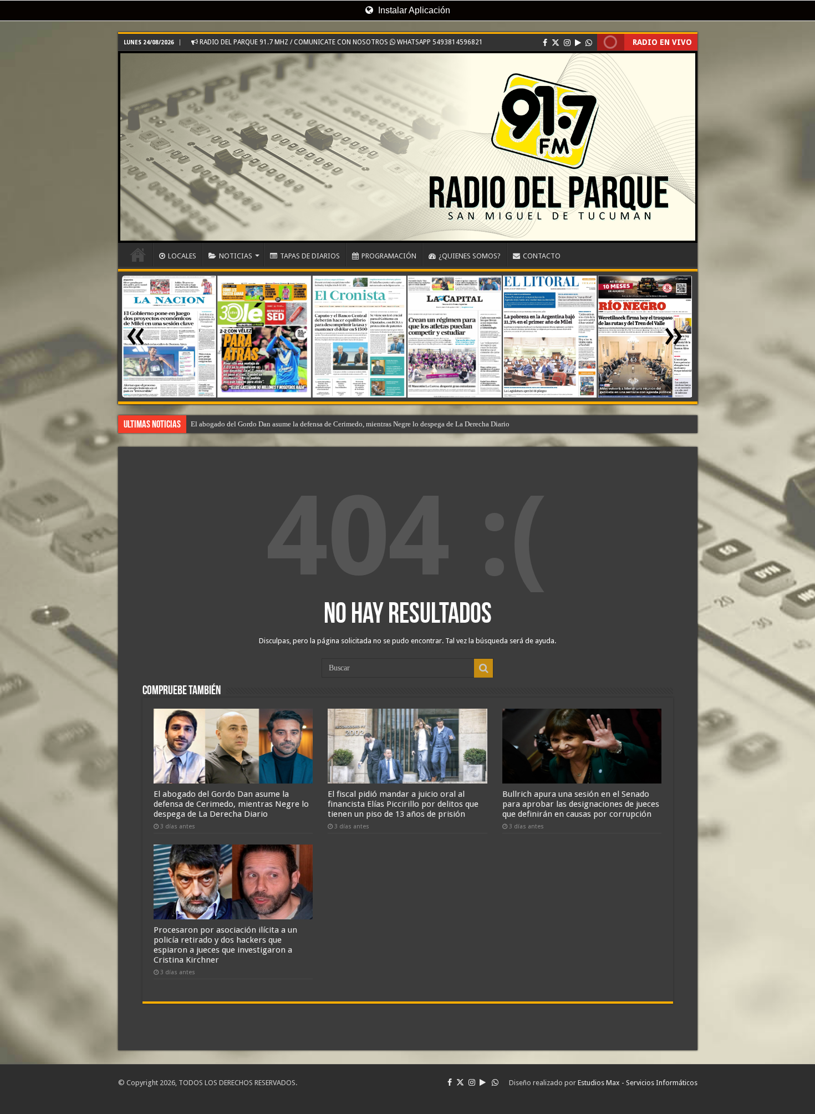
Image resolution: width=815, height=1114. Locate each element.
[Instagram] (567, 42)
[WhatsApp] (588, 42)
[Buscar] (483, 668)
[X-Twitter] (556, 42)
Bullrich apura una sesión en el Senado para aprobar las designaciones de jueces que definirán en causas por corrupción (580, 804)
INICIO (138, 254)
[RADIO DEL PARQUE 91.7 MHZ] (407, 147)
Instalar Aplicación (413, 10)
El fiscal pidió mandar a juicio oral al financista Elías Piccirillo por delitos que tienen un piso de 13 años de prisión (403, 804)
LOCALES (182, 256)
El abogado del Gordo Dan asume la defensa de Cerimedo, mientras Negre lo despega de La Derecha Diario (350, 424)
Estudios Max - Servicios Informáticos (637, 1083)
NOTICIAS (235, 256)
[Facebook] (545, 42)
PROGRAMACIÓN (388, 256)
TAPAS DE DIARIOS (310, 256)
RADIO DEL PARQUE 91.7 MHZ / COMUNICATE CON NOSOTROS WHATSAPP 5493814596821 (340, 42)
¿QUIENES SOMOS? (470, 256)
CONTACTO (542, 256)
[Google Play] (578, 42)
